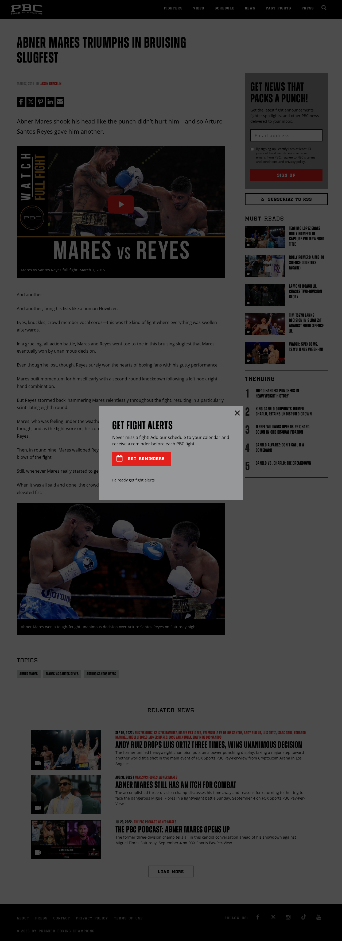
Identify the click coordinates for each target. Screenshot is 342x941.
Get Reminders (145, 459)
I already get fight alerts (133, 480)
